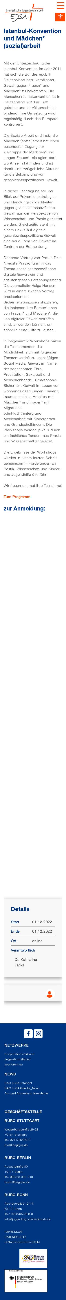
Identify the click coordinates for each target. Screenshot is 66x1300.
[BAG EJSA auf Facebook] (28, 1033)
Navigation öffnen (59, 5)
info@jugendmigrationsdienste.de (28, 1219)
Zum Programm (17, 496)
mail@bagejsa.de (16, 1145)
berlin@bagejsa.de (17, 1182)
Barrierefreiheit (60, 17)
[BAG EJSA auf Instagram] (38, 1033)
